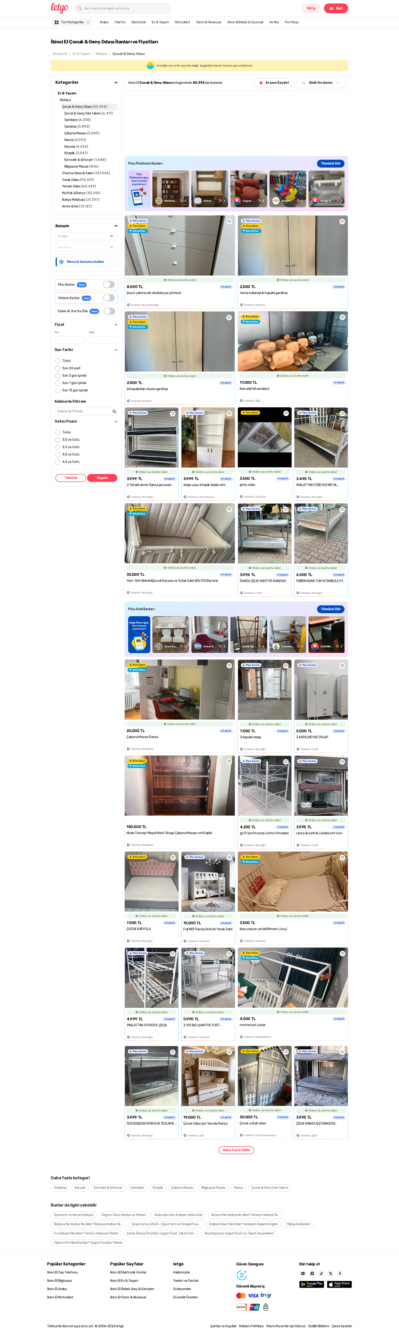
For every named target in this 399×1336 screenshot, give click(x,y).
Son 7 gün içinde (74, 383)
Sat (339, 8)
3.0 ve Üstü (70, 440)
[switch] (109, 284)
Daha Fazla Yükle (236, 1150)
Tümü (66, 361)
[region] (236, 188)
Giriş (311, 8)
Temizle (70, 478)
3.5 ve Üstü (70, 447)
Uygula (102, 478)
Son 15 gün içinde (75, 390)
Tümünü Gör (331, 163)
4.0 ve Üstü (70, 454)
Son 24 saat (71, 368)
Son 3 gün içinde (74, 376)
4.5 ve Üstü (70, 462)
